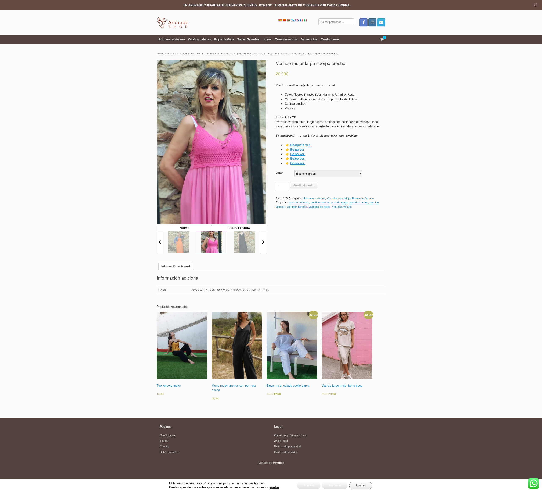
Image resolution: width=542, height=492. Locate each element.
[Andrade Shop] (172, 22)
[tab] (175, 266)
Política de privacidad (287, 446)
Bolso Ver (297, 154)
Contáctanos (330, 39)
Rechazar (334, 485)
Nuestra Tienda (174, 53)
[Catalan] (284, 20)
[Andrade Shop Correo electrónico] (381, 22)
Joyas (267, 39)
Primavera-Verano (171, 39)
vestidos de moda (319, 207)
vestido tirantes (358, 202)
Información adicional (175, 266)
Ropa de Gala (224, 39)
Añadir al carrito (303, 185)
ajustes (274, 487)
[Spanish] (280, 20)
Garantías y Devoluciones (290, 435)
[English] (297, 20)
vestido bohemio (299, 202)
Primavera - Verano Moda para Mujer (228, 53)
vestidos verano (342, 207)
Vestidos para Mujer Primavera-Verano (274, 53)
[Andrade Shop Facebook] (363, 22)
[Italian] (305, 20)
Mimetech (278, 462)
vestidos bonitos (297, 207)
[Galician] (293, 20)
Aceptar (308, 485)
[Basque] (288, 20)
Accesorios (309, 39)
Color (279, 173)
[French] (301, 20)
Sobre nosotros (169, 452)
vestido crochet (320, 202)
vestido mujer (339, 202)
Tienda (164, 441)
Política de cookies (286, 452)
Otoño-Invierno (199, 39)
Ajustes (360, 485)
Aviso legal (281, 441)
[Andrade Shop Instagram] (372, 22)
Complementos (286, 39)
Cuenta (164, 446)
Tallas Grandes (248, 39)
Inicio (160, 53)
